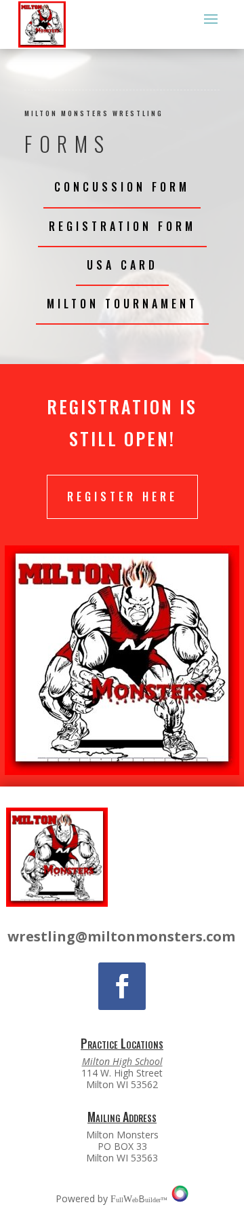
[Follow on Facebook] (122, 986)
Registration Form (122, 226)
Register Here (122, 496)
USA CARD (122, 265)
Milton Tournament (122, 303)
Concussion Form (122, 187)
